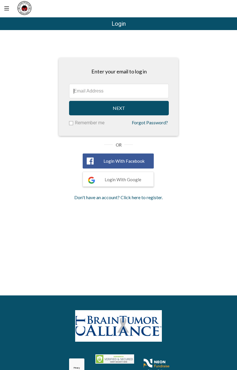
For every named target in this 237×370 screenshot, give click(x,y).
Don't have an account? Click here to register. (118, 197)
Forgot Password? (150, 122)
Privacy (77, 368)
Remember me (90, 122)
